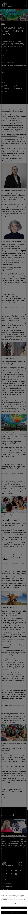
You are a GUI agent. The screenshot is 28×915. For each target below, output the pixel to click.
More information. (11, 901)
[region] (14, 902)
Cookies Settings (14, 903)
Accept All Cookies (14, 912)
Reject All (14, 908)
